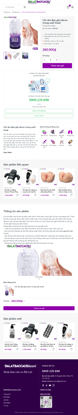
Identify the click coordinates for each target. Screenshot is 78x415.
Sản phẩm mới (8, 342)
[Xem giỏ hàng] (68, 7)
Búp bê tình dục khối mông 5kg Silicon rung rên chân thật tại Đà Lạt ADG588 (48, 191)
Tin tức (5, 406)
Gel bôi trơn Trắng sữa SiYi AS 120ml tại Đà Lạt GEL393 (11, 345)
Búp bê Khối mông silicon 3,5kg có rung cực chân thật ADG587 (66, 191)
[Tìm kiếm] (25, 7)
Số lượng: (46, 56)
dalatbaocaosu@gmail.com (56, 381)
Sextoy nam (8, 188)
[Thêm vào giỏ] (17, 195)
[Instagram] (53, 385)
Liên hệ (5, 400)
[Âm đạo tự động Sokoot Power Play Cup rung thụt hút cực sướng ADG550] (12, 176)
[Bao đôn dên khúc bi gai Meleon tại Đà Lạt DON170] (48, 331)
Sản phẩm (6, 403)
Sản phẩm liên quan (16, 164)
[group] (21, 33)
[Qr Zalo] (57, 402)
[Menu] (72, 7)
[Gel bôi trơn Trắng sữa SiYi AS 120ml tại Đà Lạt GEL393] (12, 331)
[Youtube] (50, 385)
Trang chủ (6, 394)
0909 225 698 (51, 371)
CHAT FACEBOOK (39, 111)
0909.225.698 (39, 100)
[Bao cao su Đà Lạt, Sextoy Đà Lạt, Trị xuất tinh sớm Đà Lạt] (19, 366)
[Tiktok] (47, 385)
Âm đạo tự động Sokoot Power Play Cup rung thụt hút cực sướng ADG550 (11, 191)
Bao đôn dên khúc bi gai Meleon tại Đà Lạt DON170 (48, 345)
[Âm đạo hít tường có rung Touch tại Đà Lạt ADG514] (30, 176)
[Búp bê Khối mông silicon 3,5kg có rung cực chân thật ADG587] (66, 176)
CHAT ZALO (39, 116)
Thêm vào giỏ (57, 65)
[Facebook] (43, 385)
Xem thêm (7, 152)
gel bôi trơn (68, 231)
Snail (53, 26)
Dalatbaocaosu (58, 412)
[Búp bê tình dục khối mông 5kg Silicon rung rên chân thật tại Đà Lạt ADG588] (48, 176)
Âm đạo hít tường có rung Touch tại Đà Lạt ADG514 (30, 191)
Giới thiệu (6, 397)
